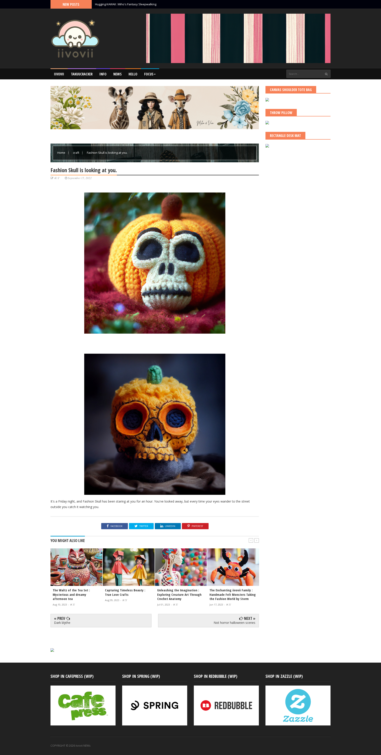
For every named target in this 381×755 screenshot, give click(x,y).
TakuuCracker (82, 74)
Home (61, 153)
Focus (148, 74)
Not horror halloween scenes (234, 622)
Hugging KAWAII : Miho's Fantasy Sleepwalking (125, 4)
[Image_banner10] (52, 657)
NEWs (117, 74)
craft (76, 153)
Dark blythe (62, 622)
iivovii (59, 74)
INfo (102, 74)
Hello (133, 74)
